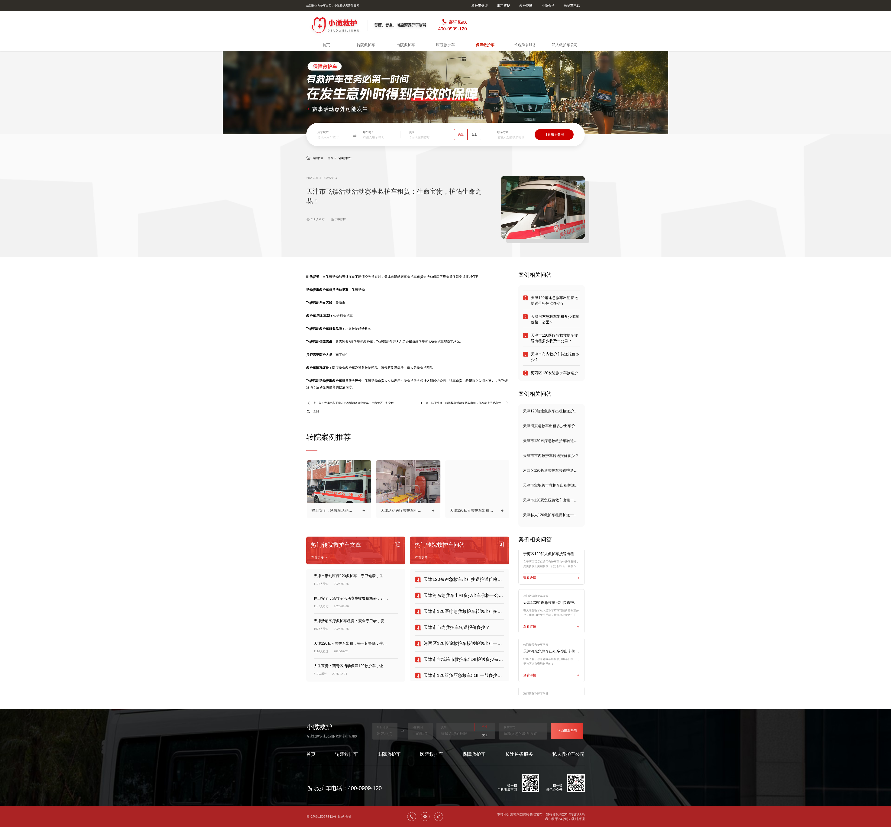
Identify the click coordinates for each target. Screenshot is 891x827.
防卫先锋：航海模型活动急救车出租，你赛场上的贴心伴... (467, 403)
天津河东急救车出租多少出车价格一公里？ (551, 411)
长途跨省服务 (525, 45)
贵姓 (411, 132)
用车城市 (323, 132)
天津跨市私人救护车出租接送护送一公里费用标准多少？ (551, 515)
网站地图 (344, 816)
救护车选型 (479, 5)
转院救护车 (366, 45)
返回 (316, 411)
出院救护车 (406, 45)
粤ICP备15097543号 (321, 816)
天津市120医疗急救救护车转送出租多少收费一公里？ (551, 426)
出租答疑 (503, 5)
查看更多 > (319, 557)
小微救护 (548, 5)
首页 (326, 45)
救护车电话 (572, 5)
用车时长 (368, 132)
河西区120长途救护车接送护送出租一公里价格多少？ (551, 455)
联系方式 (502, 132)
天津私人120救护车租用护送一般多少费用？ (551, 500)
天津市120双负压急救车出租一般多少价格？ (551, 485)
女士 (474, 134)
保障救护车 (485, 45)
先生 (461, 134)
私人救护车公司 (565, 45)
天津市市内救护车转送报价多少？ (551, 441)
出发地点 (382, 727)
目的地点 (417, 727)
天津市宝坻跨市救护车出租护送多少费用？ (551, 470)
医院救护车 (445, 45)
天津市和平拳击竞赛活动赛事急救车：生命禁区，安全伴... (360, 403)
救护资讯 (525, 5)
